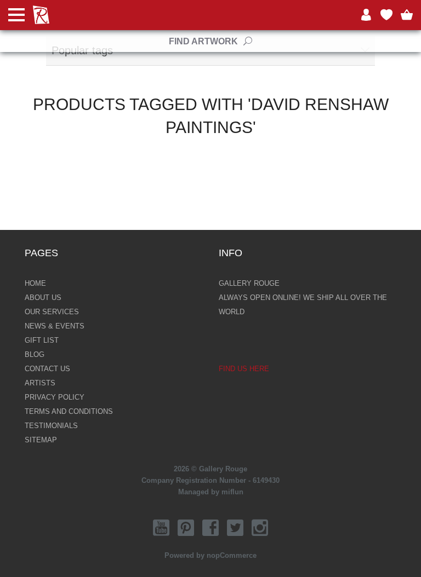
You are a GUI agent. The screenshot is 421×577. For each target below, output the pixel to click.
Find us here (244, 369)
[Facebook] (210, 528)
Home (35, 283)
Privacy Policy (54, 397)
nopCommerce (232, 555)
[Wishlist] (386, 15)
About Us (43, 297)
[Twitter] (235, 528)
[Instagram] (260, 528)
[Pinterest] (186, 528)
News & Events (54, 326)
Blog (34, 354)
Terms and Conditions (69, 411)
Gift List (42, 340)
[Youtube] (161, 528)
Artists (40, 383)
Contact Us (47, 369)
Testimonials (51, 426)
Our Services (52, 312)
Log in (366, 15)
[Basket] (407, 15)
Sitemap (41, 440)
